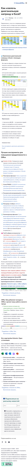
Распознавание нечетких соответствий (13, 190)
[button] (26, 3)
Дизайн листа (15, 216)
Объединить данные (12, 222)
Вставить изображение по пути (14, 247)
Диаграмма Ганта (17, 239)
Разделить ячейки (12, 257)
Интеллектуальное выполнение (11, 165)
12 (21, 233)
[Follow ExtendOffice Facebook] (2, 442)
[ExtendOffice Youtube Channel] (9, 442)
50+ (24, 237)
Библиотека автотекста (15, 220)
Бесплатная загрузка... (9, 295)
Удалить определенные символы (12, 237)
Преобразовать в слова (10, 251)
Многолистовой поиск (16, 188)
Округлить (17, 182)
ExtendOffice (20, 3)
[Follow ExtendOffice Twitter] (5, 442)
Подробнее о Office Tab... (9, 331)
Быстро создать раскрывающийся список (14, 195)
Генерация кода (8, 167)
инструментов (13, 235)
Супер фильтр (13, 226)
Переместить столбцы (9, 208)
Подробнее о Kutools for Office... (11, 387)
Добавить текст (21, 235)
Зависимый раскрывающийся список (13, 197)
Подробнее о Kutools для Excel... (11, 293)
